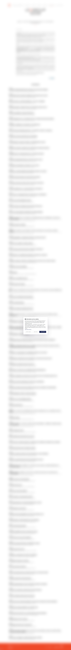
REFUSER (35, 331)
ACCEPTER (43, 331)
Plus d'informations (28, 329)
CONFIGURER (28, 331)
